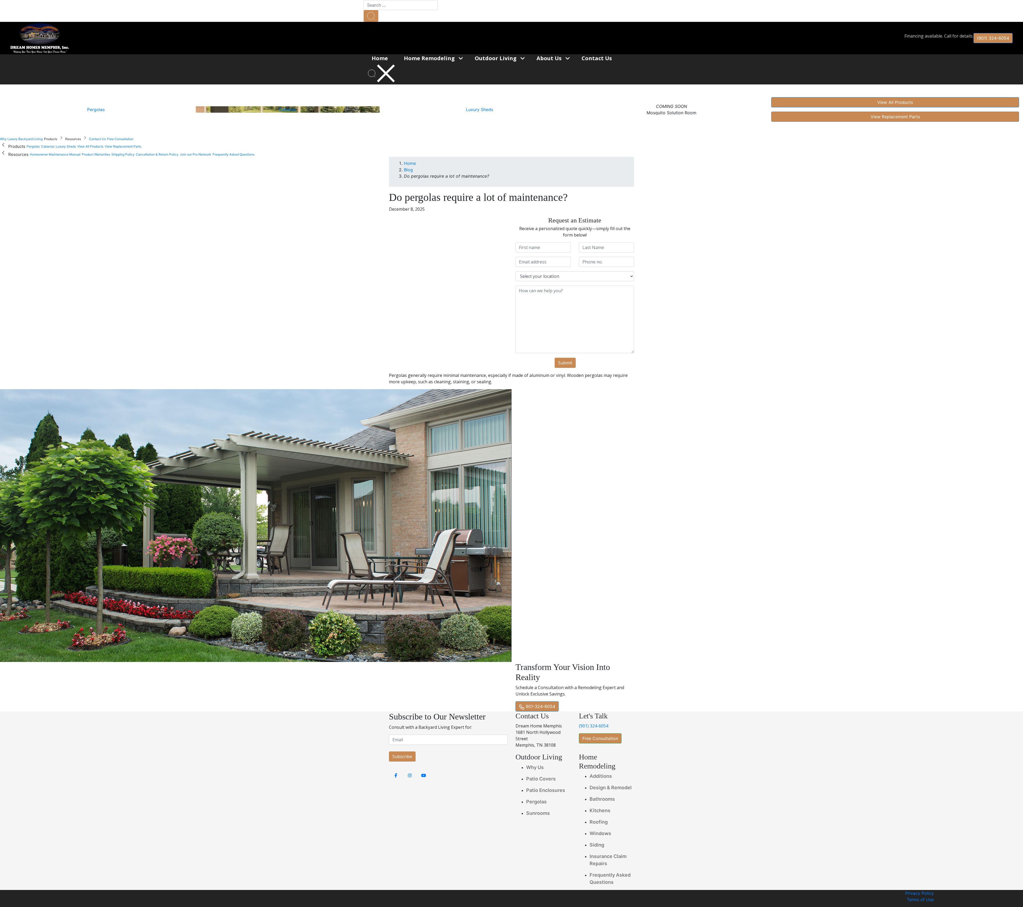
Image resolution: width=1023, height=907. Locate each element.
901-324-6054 (539, 706)
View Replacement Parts (895, 116)
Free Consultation (600, 738)
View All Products (895, 102)
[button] (371, 16)
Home (410, 163)
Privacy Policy (919, 893)
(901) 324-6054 (993, 38)
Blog (408, 169)
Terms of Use (920, 899)
